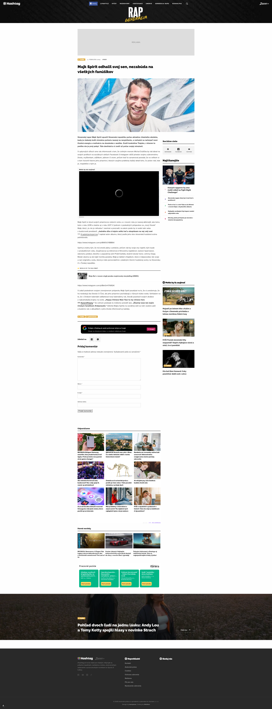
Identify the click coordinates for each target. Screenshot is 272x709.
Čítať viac (184, 630)
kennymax (132, 704)
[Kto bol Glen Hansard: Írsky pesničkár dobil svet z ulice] (178, 359)
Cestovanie (138, 3)
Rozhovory (125, 3)
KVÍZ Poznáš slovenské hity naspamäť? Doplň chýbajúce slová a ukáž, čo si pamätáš (178, 342)
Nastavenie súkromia (133, 686)
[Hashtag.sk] (11, 3)
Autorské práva (131, 667)
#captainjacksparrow (89, 234)
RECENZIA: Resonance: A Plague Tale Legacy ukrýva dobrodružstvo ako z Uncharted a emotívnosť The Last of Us (91, 554)
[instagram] (87, 675)
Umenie (149, 3)
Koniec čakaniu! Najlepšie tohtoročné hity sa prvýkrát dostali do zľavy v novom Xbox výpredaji (118, 553)
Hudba (82, 59)
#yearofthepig (87, 303)
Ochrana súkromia (132, 674)
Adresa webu (82, 402)
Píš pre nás (129, 682)
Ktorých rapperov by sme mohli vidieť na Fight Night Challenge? (179, 190)
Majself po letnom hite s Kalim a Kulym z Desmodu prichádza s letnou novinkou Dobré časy (177, 311)
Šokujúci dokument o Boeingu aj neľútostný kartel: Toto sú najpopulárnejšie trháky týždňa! (145, 553)
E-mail (80, 393)
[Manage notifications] (3, 705)
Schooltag (177, 3)
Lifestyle (104, 3)
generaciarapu (92, 316)
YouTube (189, 151)
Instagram (168, 151)
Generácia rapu (162, 3)
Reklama (128, 678)
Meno (80, 384)
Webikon (147, 704)
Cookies (128, 671)
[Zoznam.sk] (264, 3)
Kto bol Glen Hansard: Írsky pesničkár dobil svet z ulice (174, 372)
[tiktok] (91, 675)
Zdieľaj (94, 3)
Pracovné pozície (87, 566)
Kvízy (114, 3)
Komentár (81, 357)
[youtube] (83, 675)
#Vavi (105, 59)
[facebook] (78, 675)
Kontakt (128, 663)
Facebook (178, 151)
